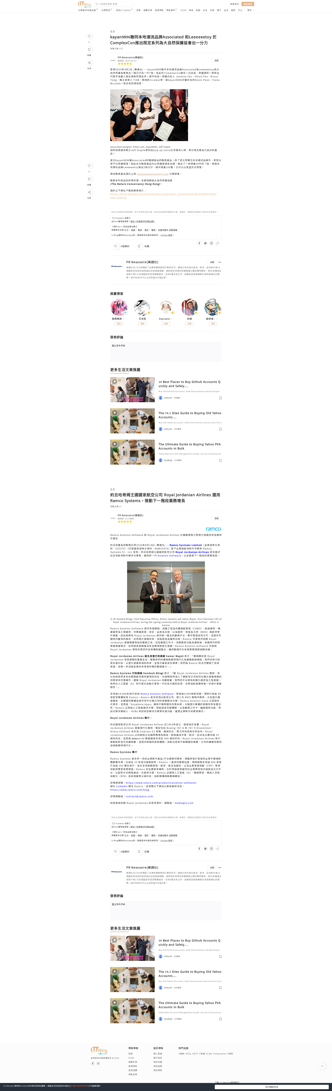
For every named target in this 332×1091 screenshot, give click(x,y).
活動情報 (173, 229)
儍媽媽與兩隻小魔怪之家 (119, 318)
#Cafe (209, 1053)
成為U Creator (123, 10)
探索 (138, 10)
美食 (191, 10)
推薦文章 (147, 10)
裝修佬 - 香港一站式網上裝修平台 (213, 318)
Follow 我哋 (166, 235)
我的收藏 (157, 1061)
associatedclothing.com (153, 173)
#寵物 (181, 1053)
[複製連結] (89, 221)
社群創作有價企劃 (87, 10)
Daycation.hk (166, 318)
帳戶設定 (157, 1057)
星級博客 (159, 10)
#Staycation (219, 1053)
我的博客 (157, 1070)
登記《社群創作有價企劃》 (142, 221)
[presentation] (110, 308)
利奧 (189, 318)
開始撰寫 (248, 3)
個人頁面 (157, 1053)
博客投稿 (132, 1074)
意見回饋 (132, 1070)
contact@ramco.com (139, 796)
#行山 (188, 1053)
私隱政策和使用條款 (79, 1086)
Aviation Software (169, 555)
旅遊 (198, 10)
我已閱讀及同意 (271, 1087)
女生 (205, 10)
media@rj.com (184, 802)
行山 (240, 10)
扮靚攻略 (162, 229)
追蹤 (217, 60)
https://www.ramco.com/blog (129, 789)
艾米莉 (142, 318)
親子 (219, 10)
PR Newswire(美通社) (130, 57)
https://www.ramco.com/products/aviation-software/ (161, 782)
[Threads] (89, 214)
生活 (226, 10)
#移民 (230, 1053)
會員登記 (234, 3)
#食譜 (202, 1053)
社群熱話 (106, 10)
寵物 (233, 10)
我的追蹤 (157, 1066)
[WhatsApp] (89, 206)
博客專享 (170, 10)
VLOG (183, 10)
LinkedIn (122, 786)
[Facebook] (89, 199)
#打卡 (195, 1053)
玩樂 (212, 10)
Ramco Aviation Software (157, 693)
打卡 (126, 229)
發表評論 (118, 345)
